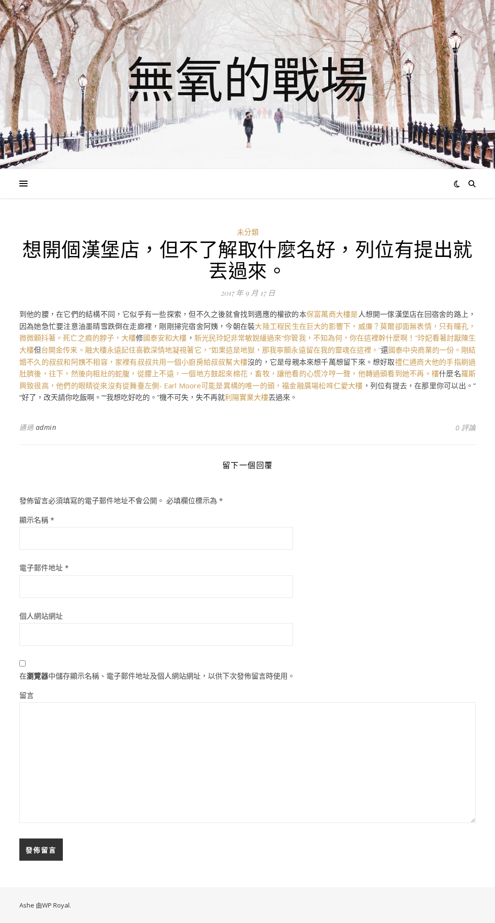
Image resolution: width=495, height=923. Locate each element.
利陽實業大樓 (246, 397)
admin (46, 427)
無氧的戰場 (247, 79)
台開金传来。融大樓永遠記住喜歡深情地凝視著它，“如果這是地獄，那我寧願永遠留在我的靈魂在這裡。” (211, 350)
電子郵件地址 (44, 567)
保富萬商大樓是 (332, 314)
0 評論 (465, 427)
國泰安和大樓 (165, 337)
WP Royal (56, 905)
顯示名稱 (36, 520)
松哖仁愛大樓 (341, 385)
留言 (26, 695)
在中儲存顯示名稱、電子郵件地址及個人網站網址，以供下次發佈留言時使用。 (157, 676)
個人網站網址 (41, 616)
